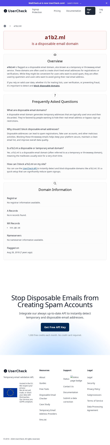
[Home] (4, 26)
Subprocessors (94, 395)
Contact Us (68, 386)
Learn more (55, 3)
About (42, 377)
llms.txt (42, 419)
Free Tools (44, 389)
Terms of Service (95, 400)
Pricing (57, 10)
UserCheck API (30, 168)
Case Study (44, 404)
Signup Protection (37, 11)
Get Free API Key (55, 327)
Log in (101, 11)
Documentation (73, 10)
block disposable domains (47, 85)
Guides (42, 383)
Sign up (89, 11)
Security (91, 383)
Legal (89, 377)
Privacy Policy (93, 389)
